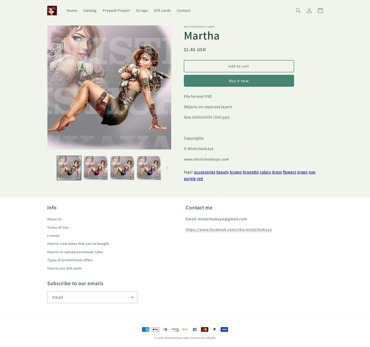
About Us (54, 219)
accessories (204, 171)
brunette (251, 171)
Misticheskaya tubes (177, 337)
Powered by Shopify (203, 337)
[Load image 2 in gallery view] (96, 168)
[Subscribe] (131, 297)
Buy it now (239, 80)
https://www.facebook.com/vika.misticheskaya (229, 229)
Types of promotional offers (70, 260)
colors (265, 171)
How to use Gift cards (64, 268)
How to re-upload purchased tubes (75, 251)
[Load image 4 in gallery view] (149, 168)
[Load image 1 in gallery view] (69, 168)
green (302, 171)
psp (312, 171)
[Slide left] (51, 168)
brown (236, 171)
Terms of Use (57, 227)
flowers (289, 171)
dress (277, 171)
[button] (298, 10)
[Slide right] (167, 168)
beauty (222, 171)
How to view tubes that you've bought (78, 243)
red (200, 178)
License (53, 235)
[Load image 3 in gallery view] (122, 168)
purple (190, 178)
